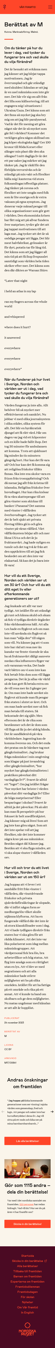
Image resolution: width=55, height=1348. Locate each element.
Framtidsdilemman (27, 1286)
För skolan (27, 1297)
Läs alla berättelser (27, 1141)
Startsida (27, 1255)
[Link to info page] (4, 7)
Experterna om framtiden (27, 1281)
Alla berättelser (27, 1266)
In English (27, 1312)
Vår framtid (27, 7)
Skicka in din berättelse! (27, 1224)
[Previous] (2, 1112)
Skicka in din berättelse (27, 1261)
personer (27, 1204)
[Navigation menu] (50, 7)
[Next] (52, 1112)
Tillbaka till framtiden (27, 1271)
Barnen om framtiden (27, 1276)
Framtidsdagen (27, 1291)
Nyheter (27, 1302)
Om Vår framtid (27, 1307)
